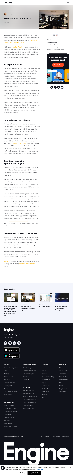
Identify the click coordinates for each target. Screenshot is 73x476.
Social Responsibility (48, 377)
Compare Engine (64, 379)
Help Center (63, 389)
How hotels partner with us (53, 44)
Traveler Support (28, 405)
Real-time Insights (28, 408)
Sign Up (44, 382)
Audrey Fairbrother (13, 14)
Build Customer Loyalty (30, 396)
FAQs (61, 382)
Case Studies (63, 377)
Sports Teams (8, 414)
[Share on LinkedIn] (55, 87)
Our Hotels (7, 389)
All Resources (63, 370)
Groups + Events (9, 377)
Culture (44, 370)
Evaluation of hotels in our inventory (56, 49)
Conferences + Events (10, 411)
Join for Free (58, 65)
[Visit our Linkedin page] (10, 343)
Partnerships (45, 394)
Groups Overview (9, 405)
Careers (44, 373)
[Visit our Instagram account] (19, 343)
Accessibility (63, 391)
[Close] (70, 468)
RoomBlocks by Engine (11, 426)
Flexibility (6, 373)
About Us (44, 368)
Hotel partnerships (52, 42)
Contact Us (45, 389)
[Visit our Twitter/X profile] (14, 343)
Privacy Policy (65, 436)
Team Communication (29, 402)
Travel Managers (28, 368)
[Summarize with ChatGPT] (54, 35)
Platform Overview (28, 390)
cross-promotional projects (18, 221)
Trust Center (45, 391)
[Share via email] (62, 87)
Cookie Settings (20, 473)
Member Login (46, 385)
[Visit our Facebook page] (5, 343)
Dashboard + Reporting (11, 368)
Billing (5, 370)
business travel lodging (27, 264)
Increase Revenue (28, 393)
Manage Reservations (29, 399)
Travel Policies (8, 394)
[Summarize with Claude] (57, 35)
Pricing (61, 368)
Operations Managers (29, 370)
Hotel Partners (46, 379)
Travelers (26, 377)
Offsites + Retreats (9, 417)
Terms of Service (55, 436)
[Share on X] (51, 87)
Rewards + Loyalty (9, 382)
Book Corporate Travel (10, 391)
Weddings (7, 420)
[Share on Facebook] (58, 87)
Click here (7, 261)
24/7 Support (8, 385)
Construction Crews (10, 408)
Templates (62, 373)
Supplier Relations (18, 47)
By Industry (26, 379)
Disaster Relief (8, 423)
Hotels (61, 385)
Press (43, 398)
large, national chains (17, 43)
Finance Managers (28, 373)
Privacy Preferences (44, 436)
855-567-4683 (8, 337)
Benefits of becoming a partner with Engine (58, 47)
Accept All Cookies (34, 473)
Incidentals (7, 379)
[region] (36, 470)
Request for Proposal (19, 143)
